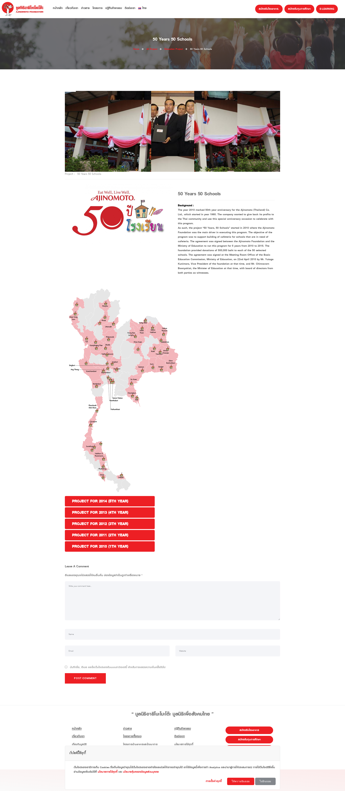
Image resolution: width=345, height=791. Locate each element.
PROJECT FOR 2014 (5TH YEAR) (100, 501)
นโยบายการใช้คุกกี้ (108, 772)
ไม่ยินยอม (265, 781)
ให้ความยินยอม (241, 781)
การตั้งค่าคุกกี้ (214, 781)
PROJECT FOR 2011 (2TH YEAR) (100, 535)
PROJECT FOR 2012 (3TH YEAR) (100, 524)
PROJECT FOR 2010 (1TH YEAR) (100, 546)
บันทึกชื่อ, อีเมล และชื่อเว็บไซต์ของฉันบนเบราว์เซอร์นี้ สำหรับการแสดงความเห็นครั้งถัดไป (117, 667)
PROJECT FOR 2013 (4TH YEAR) (100, 512)
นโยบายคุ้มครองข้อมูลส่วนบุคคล (141, 772)
